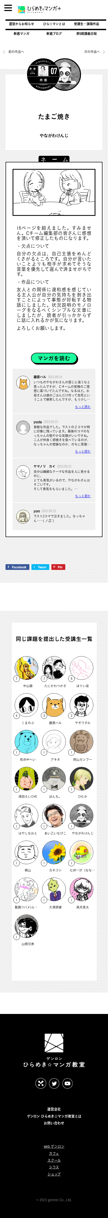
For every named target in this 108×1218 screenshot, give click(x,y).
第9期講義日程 (86, 33)
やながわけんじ (54, 135)
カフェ (54, 1153)
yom (37, 511)
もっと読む (83, 407)
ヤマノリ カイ (44, 466)
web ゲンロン (54, 1146)
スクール (54, 1160)
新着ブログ (54, 33)
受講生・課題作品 (86, 24)
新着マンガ (21, 33)
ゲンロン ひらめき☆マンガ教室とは (54, 1116)
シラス (54, 1167)
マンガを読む (53, 358)
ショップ (54, 1174)
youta (38, 422)
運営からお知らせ (21, 24)
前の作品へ (16, 52)
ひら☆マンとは (54, 24)
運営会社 (54, 1109)
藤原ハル (40, 377)
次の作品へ (92, 52)
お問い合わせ (54, 1123)
